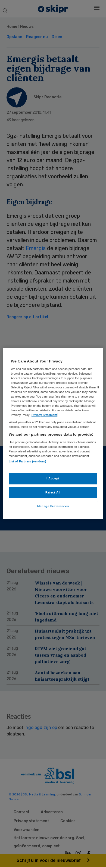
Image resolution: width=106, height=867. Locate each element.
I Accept (53, 478)
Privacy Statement (44, 415)
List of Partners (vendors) (27, 461)
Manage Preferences (53, 506)
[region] (53, 433)
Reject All (53, 492)
